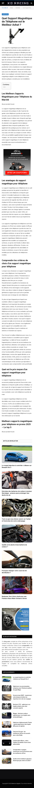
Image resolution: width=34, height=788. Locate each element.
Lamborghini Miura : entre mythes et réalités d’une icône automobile (22, 742)
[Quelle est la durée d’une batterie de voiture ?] (17, 533)
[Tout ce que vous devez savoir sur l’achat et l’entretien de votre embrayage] (17, 508)
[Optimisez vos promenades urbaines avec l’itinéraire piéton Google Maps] (6, 688)
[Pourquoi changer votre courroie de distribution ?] (17, 559)
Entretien (5, 14)
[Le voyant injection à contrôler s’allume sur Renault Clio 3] (17, 454)
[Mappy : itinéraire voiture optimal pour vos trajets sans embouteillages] (6, 715)
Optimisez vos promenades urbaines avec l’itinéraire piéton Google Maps (22, 688)
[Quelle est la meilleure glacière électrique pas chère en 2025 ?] (6, 761)
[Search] (31, 3)
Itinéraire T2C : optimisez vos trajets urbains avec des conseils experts (21, 706)
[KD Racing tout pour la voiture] (18, 3)
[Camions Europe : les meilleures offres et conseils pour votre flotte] (6, 734)
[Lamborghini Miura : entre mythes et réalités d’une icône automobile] (6, 743)
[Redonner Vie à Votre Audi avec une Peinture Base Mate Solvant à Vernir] (17, 585)
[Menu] (3, 3)
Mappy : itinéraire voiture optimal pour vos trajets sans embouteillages (21, 715)
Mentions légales (16, 783)
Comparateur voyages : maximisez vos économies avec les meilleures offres (22, 751)
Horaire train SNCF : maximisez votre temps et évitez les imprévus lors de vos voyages (22, 697)
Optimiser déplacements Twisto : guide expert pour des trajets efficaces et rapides (22, 724)
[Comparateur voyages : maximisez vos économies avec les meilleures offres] (6, 752)
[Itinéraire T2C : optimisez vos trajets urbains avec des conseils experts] (6, 706)
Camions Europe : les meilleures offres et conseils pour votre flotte (21, 733)
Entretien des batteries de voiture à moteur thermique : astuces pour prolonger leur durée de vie (17, 493)
